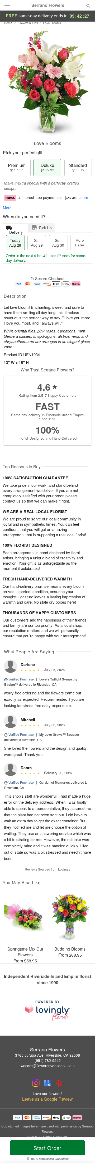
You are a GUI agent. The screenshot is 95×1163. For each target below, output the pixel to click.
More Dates (80, 242)
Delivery (16, 231)
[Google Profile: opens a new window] (47, 1083)
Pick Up (45, 227)
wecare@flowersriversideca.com (48, 1065)
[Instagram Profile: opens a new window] (36, 1083)
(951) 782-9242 (48, 1060)
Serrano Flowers (47, 5)
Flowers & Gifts (28, 23)
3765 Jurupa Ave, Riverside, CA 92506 (47, 1055)
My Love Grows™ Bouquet (59, 734)
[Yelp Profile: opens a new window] (59, 1083)
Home (8, 23)
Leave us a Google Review (47, 1099)
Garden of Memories (54, 782)
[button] (84, 1151)
